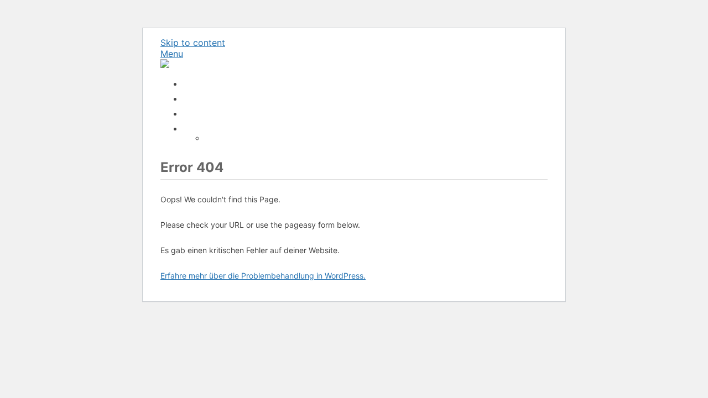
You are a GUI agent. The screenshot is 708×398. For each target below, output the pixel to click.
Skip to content (192, 42)
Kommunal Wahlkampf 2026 (255, 138)
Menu (171, 53)
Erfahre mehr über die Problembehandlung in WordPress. (263, 275)
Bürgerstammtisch (215, 83)
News (193, 98)
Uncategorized (209, 113)
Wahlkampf (203, 128)
